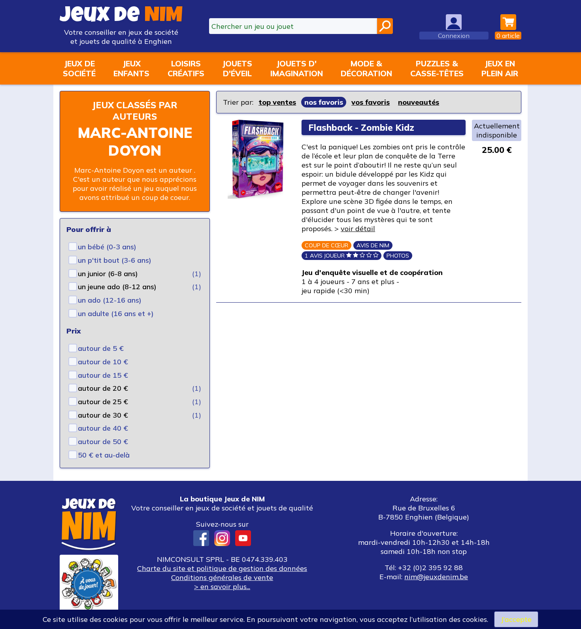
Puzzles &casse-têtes (437, 68)
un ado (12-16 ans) (109, 300)
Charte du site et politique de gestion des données (222, 568)
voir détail (358, 228)
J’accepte (516, 619)
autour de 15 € (103, 375)
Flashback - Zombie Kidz (361, 127)
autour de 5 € (101, 348)
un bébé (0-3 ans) (107, 246)
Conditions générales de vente (222, 577)
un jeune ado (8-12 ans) (117, 286)
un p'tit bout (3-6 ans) (114, 260)
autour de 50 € (103, 441)
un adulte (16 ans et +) (116, 313)
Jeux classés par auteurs (134, 110)
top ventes (277, 102)
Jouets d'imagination (296, 68)
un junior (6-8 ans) (108, 273)
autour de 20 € (103, 388)
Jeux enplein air (499, 68)
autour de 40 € (103, 428)
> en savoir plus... (222, 586)
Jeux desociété (79, 68)
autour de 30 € (103, 415)
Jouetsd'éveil (237, 68)
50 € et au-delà (104, 455)
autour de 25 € (103, 401)
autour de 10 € (103, 361)
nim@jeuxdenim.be (436, 576)
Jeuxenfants (131, 68)
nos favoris (323, 102)
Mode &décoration (366, 68)
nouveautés (418, 102)
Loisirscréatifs (186, 68)
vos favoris (370, 102)
